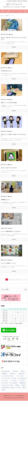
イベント (20, 375)
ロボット (4, 382)
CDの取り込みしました (6, 70)
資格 (3, 389)
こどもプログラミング (7, 375)
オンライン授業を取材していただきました (11, 231)
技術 (23, 385)
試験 (24, 387)
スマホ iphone (22, 378)
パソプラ (13, 380)
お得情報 (4, 373)
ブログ (11, 34)
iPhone (15, 371)
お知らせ (12, 373)
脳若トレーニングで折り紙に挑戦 (9, 102)
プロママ (22, 380)
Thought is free (21, 397)
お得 (22, 371)
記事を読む (14, 47)
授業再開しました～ (5, 199)
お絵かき (21, 373)
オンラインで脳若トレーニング (8, 263)
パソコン (4, 380)
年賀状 (17, 385)
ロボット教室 (13, 382)
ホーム (3, 15)
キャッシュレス (6, 378)
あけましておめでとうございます (9, 167)
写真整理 (22, 382)
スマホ (14, 378)
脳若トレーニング (15, 387)
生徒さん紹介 (5, 387)
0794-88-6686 (10, 1)
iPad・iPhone (6, 371)
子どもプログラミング (7, 385)
